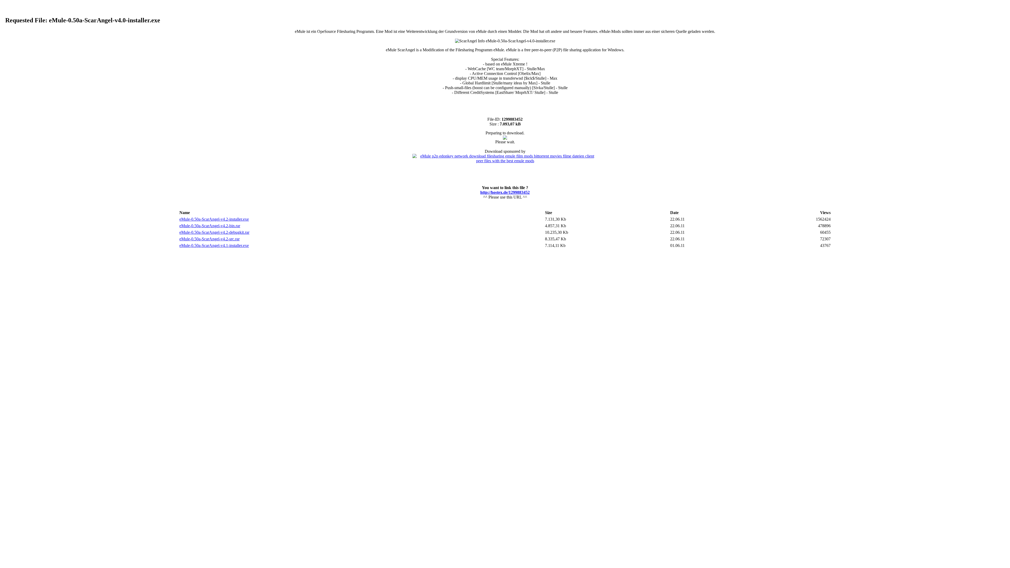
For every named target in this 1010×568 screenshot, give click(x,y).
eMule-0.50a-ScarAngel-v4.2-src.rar (209, 239)
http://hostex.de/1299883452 (505, 192)
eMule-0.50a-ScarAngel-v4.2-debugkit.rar (214, 232)
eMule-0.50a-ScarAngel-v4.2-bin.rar (209, 226)
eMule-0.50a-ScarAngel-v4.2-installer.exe (214, 219)
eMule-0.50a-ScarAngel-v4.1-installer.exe (214, 245)
